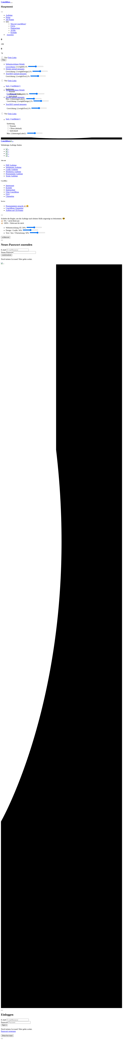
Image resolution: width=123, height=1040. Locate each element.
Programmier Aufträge (14, 174)
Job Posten (10, 20)
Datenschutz (15, 28)
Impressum (10, 186)
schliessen (5, 237)
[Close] (2, 11)
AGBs (13, 30)
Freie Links (12, 58)
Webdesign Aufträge (13, 167)
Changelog (10, 196)
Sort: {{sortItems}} (13, 86)
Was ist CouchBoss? (18, 24)
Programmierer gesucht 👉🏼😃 (17, 206)
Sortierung (11, 124)
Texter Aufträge (12, 176)
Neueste (12, 92)
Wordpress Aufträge (13, 172)
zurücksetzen (6, 255)
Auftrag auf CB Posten (14, 210)
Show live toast (7, 1036)
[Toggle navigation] (11, 2)
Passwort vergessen (8, 1031)
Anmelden (10, 35)
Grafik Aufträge (12, 169)
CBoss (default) (16, 128)
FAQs (13, 26)
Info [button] (7, 22)
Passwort (4, 1022)
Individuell (14, 131)
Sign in (4, 1025)
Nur (10, 58)
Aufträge (9, 15)
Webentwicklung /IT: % (16, 228)
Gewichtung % (19, 72)
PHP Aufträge (11, 165)
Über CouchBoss (12, 192)
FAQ (8, 194)
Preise (8, 17)
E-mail (3, 250)
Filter (3, 60)
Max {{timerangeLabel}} (15, 99)
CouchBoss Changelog (14, 208)
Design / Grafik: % (14, 230)
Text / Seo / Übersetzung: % (17, 233)
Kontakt (14, 32)
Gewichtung (11, 67)
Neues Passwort (7, 252)
